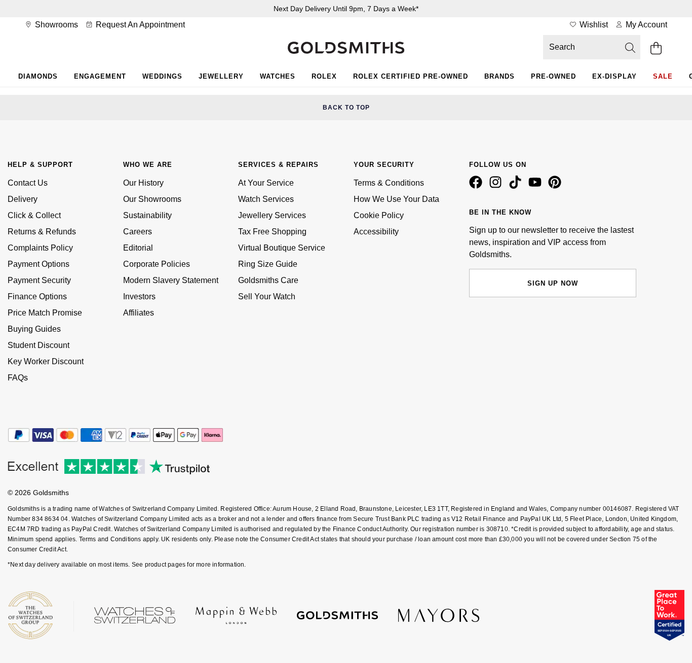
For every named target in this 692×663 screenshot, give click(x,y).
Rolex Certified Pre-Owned (410, 76)
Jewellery (221, 76)
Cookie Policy (379, 215)
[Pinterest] (556, 186)
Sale (663, 76)
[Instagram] (497, 186)
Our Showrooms (152, 199)
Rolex (324, 76)
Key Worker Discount (46, 361)
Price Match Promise (45, 312)
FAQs (18, 377)
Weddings (162, 76)
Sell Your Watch (266, 296)
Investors (139, 296)
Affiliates (138, 312)
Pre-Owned (553, 76)
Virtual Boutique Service (281, 247)
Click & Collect (34, 215)
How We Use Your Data (396, 199)
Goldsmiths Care (268, 280)
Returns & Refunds (42, 231)
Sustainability (147, 215)
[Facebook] (477, 186)
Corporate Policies (156, 264)
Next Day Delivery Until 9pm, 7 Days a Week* (346, 9)
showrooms (55, 24)
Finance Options (37, 296)
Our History (143, 183)
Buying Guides (34, 329)
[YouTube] (537, 186)
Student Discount (38, 345)
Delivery (22, 199)
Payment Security (39, 280)
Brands (499, 76)
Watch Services (266, 199)
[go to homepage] (346, 49)
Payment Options (38, 264)
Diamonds (38, 76)
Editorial (138, 247)
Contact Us (28, 183)
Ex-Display (614, 76)
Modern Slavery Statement (170, 280)
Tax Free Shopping (272, 231)
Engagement (100, 76)
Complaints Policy (40, 247)
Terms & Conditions (389, 183)
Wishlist (593, 24)
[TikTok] (517, 186)
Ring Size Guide (267, 264)
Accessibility (376, 231)
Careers (137, 231)
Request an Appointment (139, 24)
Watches (277, 76)
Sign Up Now (552, 283)
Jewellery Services (272, 215)
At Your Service (266, 183)
